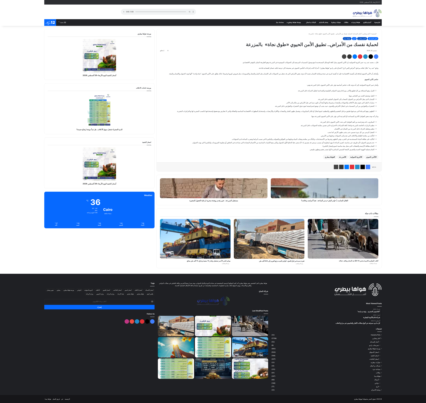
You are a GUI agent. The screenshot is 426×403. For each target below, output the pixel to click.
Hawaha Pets (375, 335)
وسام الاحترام (323, 22)
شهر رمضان (50, 290)
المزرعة (342, 157)
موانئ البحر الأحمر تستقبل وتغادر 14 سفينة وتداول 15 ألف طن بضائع (209, 261)
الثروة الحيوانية (355, 157)
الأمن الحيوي (370, 157)
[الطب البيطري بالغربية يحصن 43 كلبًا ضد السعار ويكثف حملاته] (343, 239)
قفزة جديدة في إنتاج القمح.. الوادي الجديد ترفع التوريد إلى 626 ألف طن (281, 261)
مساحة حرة (280, 22)
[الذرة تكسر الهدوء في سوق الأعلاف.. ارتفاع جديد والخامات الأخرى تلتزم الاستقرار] (176, 368)
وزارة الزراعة (89, 294)
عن (62, 399)
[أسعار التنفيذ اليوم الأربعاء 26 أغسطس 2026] (213, 326)
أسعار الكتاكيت (117, 290)
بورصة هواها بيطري (294, 22)
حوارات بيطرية (336, 22)
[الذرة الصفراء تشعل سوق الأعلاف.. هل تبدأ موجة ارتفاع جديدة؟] (213, 347)
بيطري (58, 290)
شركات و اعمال (311, 22)
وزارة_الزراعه (110, 294)
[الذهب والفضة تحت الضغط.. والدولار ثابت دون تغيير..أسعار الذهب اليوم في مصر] (213, 368)
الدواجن (79, 290)
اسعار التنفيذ (375, 356)
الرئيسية (377, 22)
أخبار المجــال (357, 34)
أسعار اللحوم (106, 290)
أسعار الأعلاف (138, 290)
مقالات (346, 22)
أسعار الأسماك (149, 290)
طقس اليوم (150, 294)
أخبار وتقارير (367, 22)
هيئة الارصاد (120, 294)
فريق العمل (56, 399)
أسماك (376, 380)
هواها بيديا (356, 22)
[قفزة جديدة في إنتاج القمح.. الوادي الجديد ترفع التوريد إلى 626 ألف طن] (269, 239)
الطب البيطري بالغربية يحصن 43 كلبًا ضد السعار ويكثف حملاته (358, 261)
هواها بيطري (329, 157)
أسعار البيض (128, 290)
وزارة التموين (100, 294)
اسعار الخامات (374, 359)
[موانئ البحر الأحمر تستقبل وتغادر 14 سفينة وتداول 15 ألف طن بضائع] (195, 239)
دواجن (377, 383)
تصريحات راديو (374, 345)
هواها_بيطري (140, 294)
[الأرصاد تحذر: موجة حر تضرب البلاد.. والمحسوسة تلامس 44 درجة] (176, 347)
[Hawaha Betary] (367, 13)
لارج (354, 38)
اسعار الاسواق (374, 352)
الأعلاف (98, 290)
